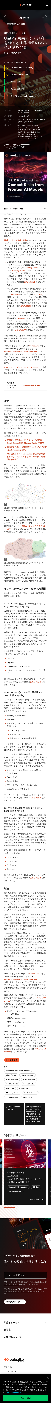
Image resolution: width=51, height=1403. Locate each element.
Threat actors (22, 139)
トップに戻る (12, 1060)
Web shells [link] (27, 1097)
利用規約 (33, 1282)
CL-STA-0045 (34, 130)
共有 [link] (23, 146)
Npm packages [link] (15, 1191)
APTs (37, 385)
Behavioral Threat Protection (25, 352)
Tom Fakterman (36, 110)
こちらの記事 (29, 282)
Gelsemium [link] (23, 1088)
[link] (15, 33)
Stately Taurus (36, 136)
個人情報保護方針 (14, 1392)
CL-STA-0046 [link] (12, 1084)
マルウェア (22, 119)
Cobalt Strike (34, 132)
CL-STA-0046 (23, 132)
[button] (25, 146)
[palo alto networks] (25, 5)
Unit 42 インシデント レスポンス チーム (21, 368)
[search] (47, 5)
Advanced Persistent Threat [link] (18, 1071)
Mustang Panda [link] (12, 1093)
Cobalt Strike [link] (28, 1084)
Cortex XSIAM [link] (17, 89)
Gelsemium (30, 134)
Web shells (32, 139)
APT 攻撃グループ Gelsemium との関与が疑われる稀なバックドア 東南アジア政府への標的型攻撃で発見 (26, 457)
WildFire (7, 352)
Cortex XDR (34, 346)
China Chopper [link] (27, 1075)
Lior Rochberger (23, 110)
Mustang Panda (24, 136)
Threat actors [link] (12, 1097)
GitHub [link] (36, 1187)
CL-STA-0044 (23, 130)
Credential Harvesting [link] (18, 1187)
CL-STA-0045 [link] (29, 1079)
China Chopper (33, 127)
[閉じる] (48, 1378)
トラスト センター (11, 1371)
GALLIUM (21, 134)
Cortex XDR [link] (15, 82)
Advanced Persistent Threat (28, 125)
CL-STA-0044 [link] (12, 1079)
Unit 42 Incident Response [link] (23, 96)
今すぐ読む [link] (35, 1199)
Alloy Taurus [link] (11, 1075)
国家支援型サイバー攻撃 (36, 119)
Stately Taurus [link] (30, 1093)
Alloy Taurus (22, 127)
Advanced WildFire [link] (19, 75)
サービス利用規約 (27, 1291)
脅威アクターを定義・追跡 (15, 241)
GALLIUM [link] (10, 1088)
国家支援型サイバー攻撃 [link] (16, 24)
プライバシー (9, 1367)
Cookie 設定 (25, 1398)
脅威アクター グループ (26, 122)
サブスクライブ (13, 1302)
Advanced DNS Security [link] (21, 68)
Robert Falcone (23, 113)
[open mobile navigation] (4, 5)
